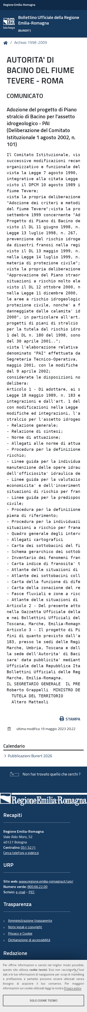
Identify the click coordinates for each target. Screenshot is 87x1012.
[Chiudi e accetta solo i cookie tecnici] (76, 970)
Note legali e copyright (25, 927)
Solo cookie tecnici (43, 1000)
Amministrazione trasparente (30, 920)
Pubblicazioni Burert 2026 (30, 756)
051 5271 (28, 847)
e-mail (20, 892)
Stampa (73, 719)
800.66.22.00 (37, 886)
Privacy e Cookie (20, 933)
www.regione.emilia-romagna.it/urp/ (46, 881)
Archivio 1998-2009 (30, 42)
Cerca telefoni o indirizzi (21, 852)
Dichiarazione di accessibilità (29, 940)
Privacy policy (72, 988)
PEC (32, 892)
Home (6, 43)
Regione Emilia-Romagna (19, 5)
